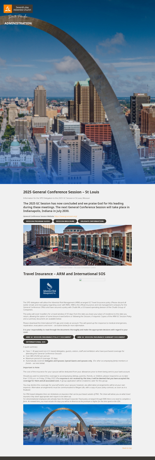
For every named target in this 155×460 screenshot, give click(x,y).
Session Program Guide (38, 221)
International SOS (35, 342)
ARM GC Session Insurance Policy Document (48, 337)
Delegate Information (92, 221)
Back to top (127, 448)
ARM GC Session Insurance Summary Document (101, 337)
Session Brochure (65, 221)
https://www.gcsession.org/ (65, 216)
